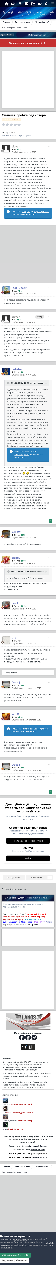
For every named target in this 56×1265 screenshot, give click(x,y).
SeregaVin (7, 1104)
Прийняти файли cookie (16, 1255)
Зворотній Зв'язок (38, 1146)
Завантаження (29, 34)
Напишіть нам (38, 1149)
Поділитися (14, 877)
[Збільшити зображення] (23, 473)
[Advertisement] (28, 79)
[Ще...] (49, 146)
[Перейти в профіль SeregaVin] (5, 1100)
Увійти (28, 858)
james (5, 1129)
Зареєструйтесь (41, 211)
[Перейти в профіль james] (5, 1124)
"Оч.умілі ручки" (24, 135)
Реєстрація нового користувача (28, 841)
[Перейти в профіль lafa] (5, 1108)
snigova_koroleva (10, 1120)
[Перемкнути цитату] (8, 383)
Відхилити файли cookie (15, 1260)
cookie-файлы (20, 1239)
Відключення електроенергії (25, 43)
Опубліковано (24, 152)
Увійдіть (26, 211)
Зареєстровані (31, 924)
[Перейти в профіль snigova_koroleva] (5, 1116)
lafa (4, 1112)
